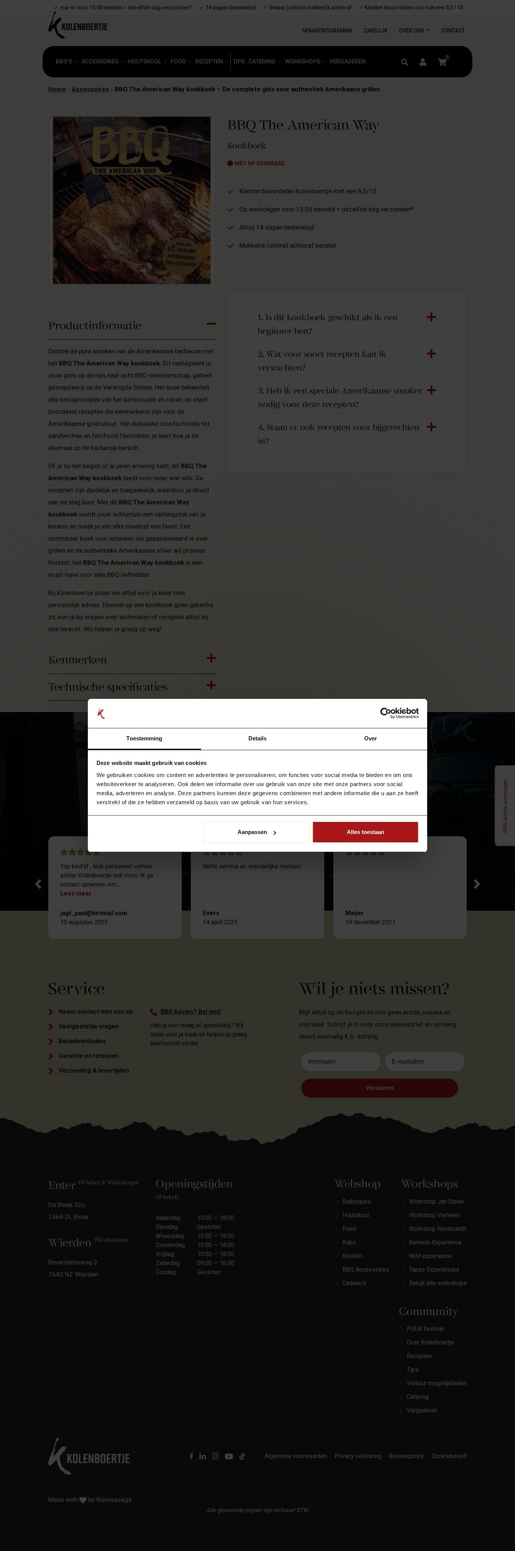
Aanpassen (252, 832)
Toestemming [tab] (144, 738)
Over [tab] (370, 738)
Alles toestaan (365, 832)
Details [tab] (257, 738)
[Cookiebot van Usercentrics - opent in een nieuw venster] (386, 713)
